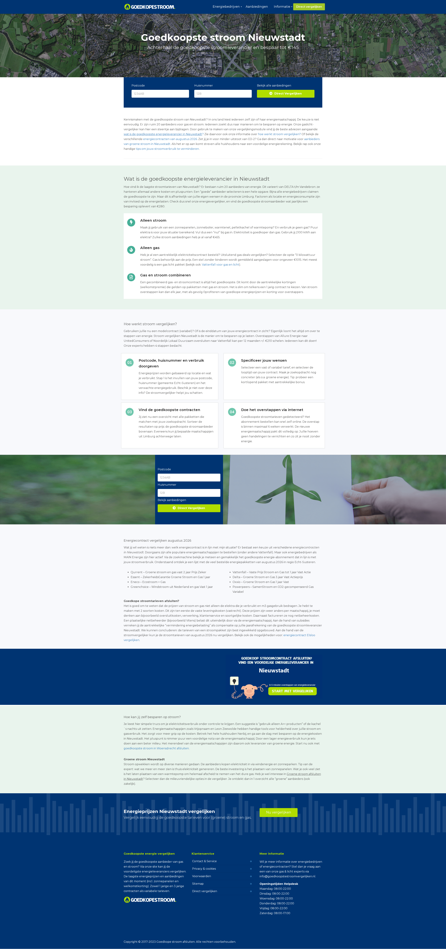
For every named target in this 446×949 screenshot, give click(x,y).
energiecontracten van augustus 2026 (170, 139)
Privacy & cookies (204, 868)
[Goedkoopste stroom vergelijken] (150, 6)
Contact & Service (204, 861)
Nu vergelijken (278, 812)
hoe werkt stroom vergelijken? (279, 134)
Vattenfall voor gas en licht (220, 264)
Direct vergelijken (204, 891)
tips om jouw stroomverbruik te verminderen (167, 148)
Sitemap (198, 883)
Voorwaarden (201, 876)
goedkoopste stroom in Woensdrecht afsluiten (156, 748)
